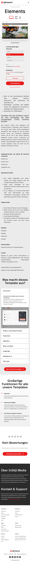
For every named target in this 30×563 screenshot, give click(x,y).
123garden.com (5, 167)
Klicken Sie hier (10, 72)
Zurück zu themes (15, 7)
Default (8, 51)
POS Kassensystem (5, 530)
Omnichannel (4, 529)
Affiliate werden (18, 527)
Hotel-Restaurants (18, 514)
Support (17, 533)
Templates (3, 518)
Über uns (3, 533)
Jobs (2, 541)
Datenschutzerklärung (21, 554)
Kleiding (3, 233)
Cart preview (6, 291)
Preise (2, 513)
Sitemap (5, 554)
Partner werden (18, 525)
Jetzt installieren (15, 83)
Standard (3, 230)
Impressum (10, 554)
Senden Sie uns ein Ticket (20, 539)
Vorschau (15, 78)
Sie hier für (9, 247)
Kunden (16, 516)
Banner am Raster (8, 346)
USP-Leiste (6, 361)
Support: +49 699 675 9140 (20, 538)
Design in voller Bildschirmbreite (12, 331)
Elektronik (4, 236)
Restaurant (17, 509)
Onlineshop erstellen (5, 514)
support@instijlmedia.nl (17, 270)
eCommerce (3, 509)
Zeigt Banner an (7, 356)
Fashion (9, 57)
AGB (15, 554)
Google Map (6, 351)
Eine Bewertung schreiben (13, 454)
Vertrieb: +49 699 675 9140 (20, 536)
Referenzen (3, 516)
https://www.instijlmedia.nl (13, 267)
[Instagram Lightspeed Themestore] (20, 557)
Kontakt (2, 536)
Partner (16, 523)
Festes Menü (6, 336)
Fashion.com (4, 162)
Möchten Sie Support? (15, 87)
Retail (2, 523)
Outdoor (21, 100)
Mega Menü (6, 341)
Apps (2, 520)
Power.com (4, 164)
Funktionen (3, 511)
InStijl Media (17, 66)
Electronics (9, 60)
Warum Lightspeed (5, 539)
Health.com (4, 159)
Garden (8, 54)
